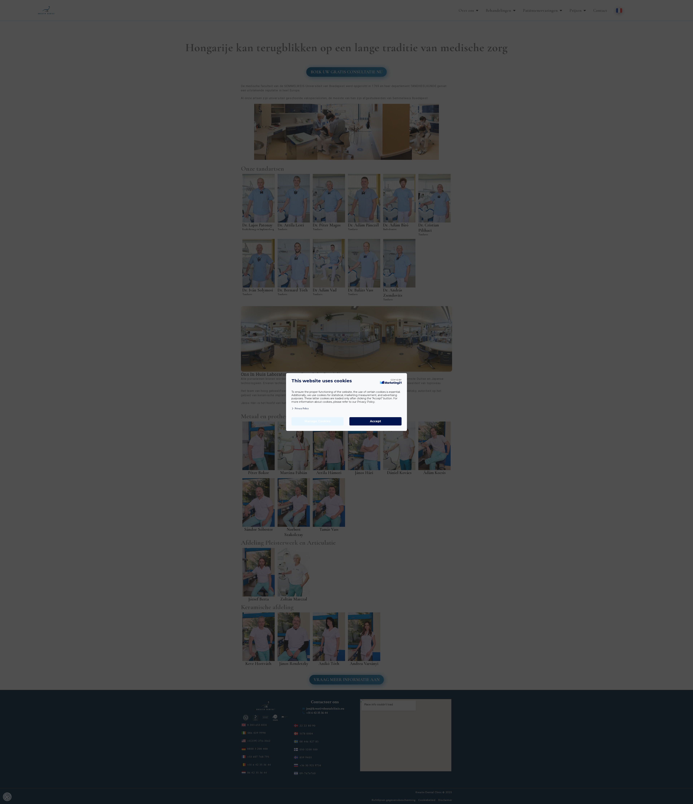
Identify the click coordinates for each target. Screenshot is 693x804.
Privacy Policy (302, 408)
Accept (375, 421)
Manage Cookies (317, 421)
